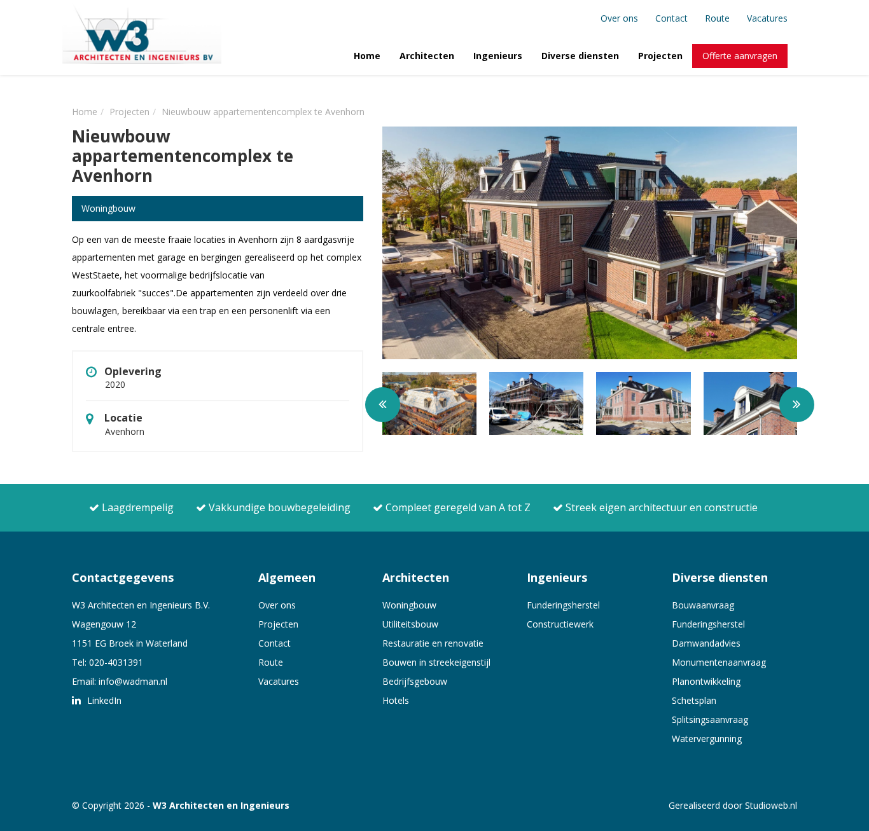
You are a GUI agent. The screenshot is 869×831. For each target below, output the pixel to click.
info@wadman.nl (133, 681)
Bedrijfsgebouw (414, 681)
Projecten (660, 56)
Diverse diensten (580, 56)
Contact (671, 18)
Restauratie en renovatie (432, 643)
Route (717, 18)
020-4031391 (116, 662)
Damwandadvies (706, 643)
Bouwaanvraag (703, 605)
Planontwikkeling (706, 681)
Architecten (427, 56)
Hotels (395, 700)
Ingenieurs (497, 56)
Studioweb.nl (771, 805)
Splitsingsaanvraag (710, 719)
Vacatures (767, 18)
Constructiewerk (560, 624)
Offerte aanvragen (739, 56)
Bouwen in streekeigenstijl (436, 662)
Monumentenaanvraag (719, 662)
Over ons (619, 18)
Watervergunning (707, 738)
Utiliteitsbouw (410, 624)
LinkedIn (103, 700)
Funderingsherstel (563, 605)
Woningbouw (409, 605)
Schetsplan (694, 700)
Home (367, 56)
